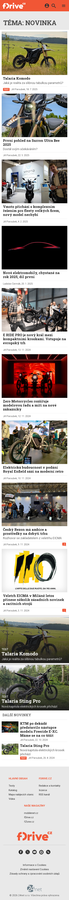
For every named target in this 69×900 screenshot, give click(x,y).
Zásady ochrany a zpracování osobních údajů (34, 873)
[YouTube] (34, 853)
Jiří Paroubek (18, 89)
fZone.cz (29, 821)
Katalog (13, 790)
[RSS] (48, 853)
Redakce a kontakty (49, 785)
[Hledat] (53, 6)
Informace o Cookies (34, 865)
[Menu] (63, 6)
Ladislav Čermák (11, 283)
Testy (12, 785)
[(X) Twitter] (27, 853)
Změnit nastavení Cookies (34, 869)
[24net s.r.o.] (34, 890)
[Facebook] (21, 853)
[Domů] (14, 5)
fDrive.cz (29, 817)
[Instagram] (41, 853)
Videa (12, 798)
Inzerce (43, 790)
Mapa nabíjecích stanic (21, 794)
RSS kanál (44, 794)
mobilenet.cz (31, 813)
